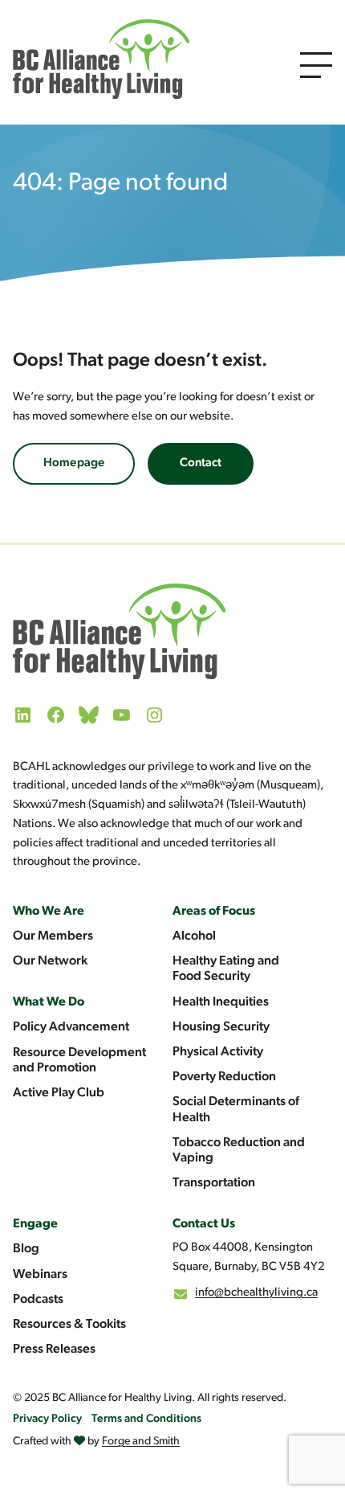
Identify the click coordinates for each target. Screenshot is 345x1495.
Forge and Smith (141, 1442)
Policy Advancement (71, 1027)
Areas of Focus (213, 911)
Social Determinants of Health (235, 1110)
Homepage (73, 463)
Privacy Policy (47, 1419)
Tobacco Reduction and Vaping (238, 1151)
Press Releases (54, 1349)
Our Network (50, 961)
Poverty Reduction (224, 1077)
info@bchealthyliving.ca (256, 1293)
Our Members (53, 936)
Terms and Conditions (146, 1419)
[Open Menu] (316, 65)
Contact (200, 463)
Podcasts (38, 1299)
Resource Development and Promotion (79, 1060)
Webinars (40, 1274)
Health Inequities (220, 1002)
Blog (26, 1249)
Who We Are (48, 911)
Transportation (213, 1183)
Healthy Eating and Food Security (225, 969)
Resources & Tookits (69, 1324)
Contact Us (203, 1224)
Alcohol (194, 936)
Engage (35, 1224)
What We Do (48, 1002)
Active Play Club (58, 1093)
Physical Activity (217, 1052)
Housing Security (221, 1027)
